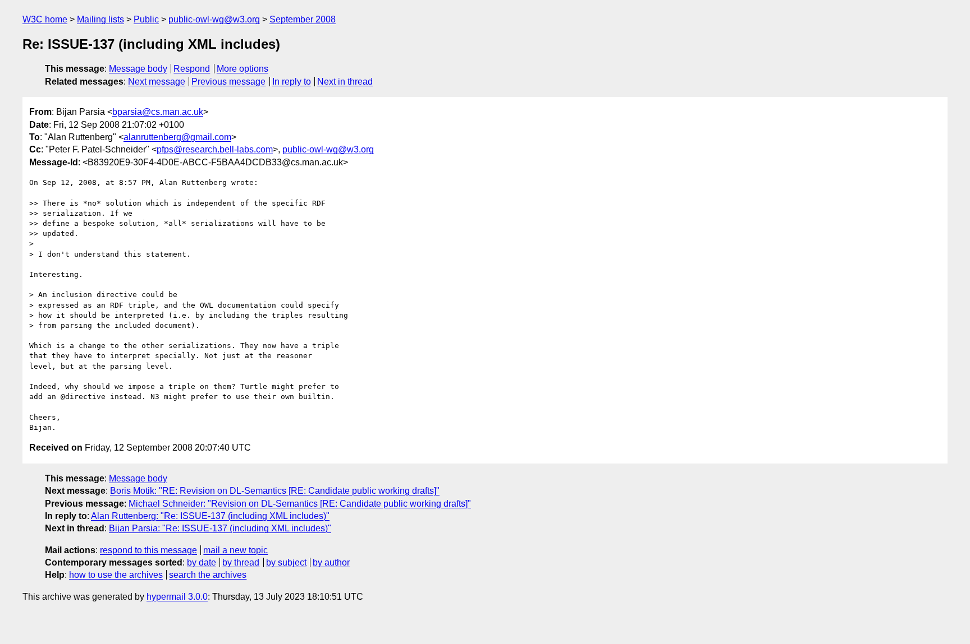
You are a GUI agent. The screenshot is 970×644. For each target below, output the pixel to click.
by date (201, 562)
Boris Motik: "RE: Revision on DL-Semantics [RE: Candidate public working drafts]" (275, 490)
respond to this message (148, 550)
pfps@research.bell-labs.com (215, 149)
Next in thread (345, 81)
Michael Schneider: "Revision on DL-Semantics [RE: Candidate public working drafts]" (300, 503)
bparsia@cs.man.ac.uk (157, 112)
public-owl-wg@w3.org (214, 19)
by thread (240, 562)
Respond (191, 68)
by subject (286, 562)
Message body (138, 68)
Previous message (228, 81)
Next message (156, 81)
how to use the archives (116, 575)
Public (146, 19)
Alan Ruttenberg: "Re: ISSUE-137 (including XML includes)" (210, 516)
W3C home (44, 19)
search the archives (207, 575)
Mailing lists (100, 19)
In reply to (291, 81)
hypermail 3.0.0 (177, 596)
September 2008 (302, 19)
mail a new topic (235, 550)
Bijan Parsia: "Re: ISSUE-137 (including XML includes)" (220, 528)
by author (331, 562)
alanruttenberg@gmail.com (177, 137)
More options (242, 68)
